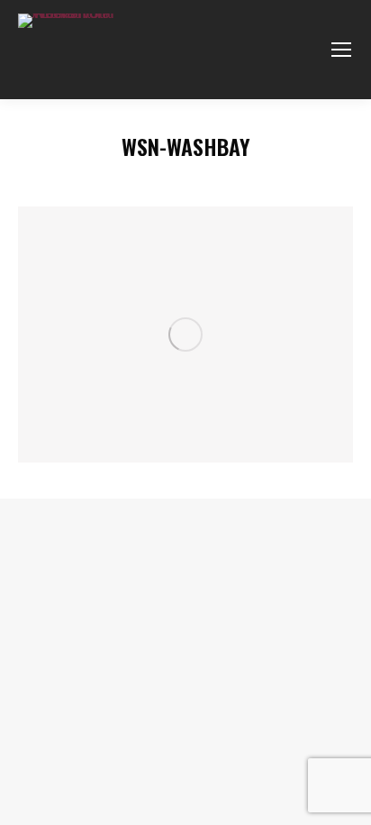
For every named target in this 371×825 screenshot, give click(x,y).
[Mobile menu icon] (341, 49)
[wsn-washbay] (185, 334)
